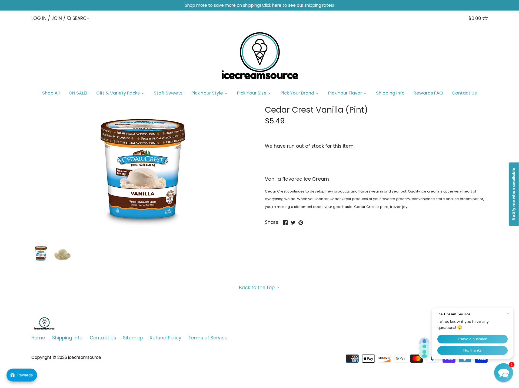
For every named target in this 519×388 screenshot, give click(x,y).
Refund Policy (165, 338)
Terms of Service (208, 338)
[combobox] (95, 18)
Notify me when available (513, 194)
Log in (38, 18)
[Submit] (69, 19)
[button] (503, 372)
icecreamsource (84, 357)
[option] (40, 253)
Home (38, 338)
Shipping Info (67, 338)
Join (56, 18)
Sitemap (133, 338)
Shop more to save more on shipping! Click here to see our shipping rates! (259, 5)
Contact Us (103, 338)
